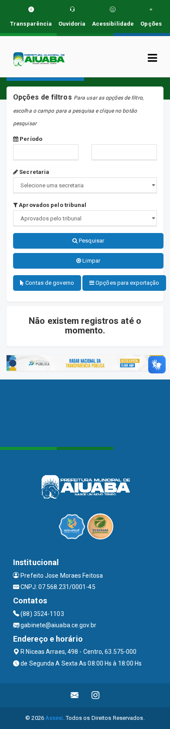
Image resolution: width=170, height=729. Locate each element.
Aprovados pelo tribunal (51, 205)
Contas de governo (49, 283)
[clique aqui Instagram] (95, 695)
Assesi (54, 718)
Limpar (90, 260)
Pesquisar (91, 240)
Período (30, 139)
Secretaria (33, 172)
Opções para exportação (126, 283)
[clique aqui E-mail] (74, 695)
